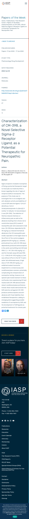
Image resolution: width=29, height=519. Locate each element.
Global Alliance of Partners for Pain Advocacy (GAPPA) (13, 469)
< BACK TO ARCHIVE (8, 41)
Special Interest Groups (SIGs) (11, 465)
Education (5, 432)
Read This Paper (10, 321)
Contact (4, 476)
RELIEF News (6, 462)
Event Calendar (7, 435)
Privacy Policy (6, 489)
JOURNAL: (5, 78)
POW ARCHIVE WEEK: (8, 48)
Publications (6, 426)
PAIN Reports (6, 459)
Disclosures (5, 482)
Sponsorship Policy (8, 492)
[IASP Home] (6, 3)
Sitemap (4, 498)
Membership (6, 442)
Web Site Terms (7, 495)
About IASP (5, 448)
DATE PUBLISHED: (8, 68)
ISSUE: (4, 110)
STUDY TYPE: (6, 58)
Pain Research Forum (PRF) (10, 456)
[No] (27, 511)
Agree (14, 516)
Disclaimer (5, 479)
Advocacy (5, 439)
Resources (5, 429)
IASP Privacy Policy (10, 512)
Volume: (4, 100)
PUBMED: (5, 88)
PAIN (3, 453)
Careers (4, 445)
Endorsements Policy (8, 486)
